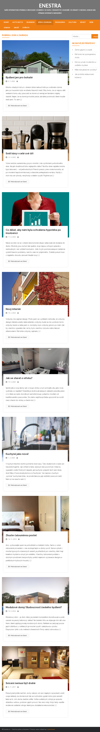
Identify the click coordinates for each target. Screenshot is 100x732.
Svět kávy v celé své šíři (19, 153)
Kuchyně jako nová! (17, 454)
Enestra (50, 6)
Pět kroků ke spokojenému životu (85, 55)
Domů (6, 22)
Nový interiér (13, 309)
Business (31, 22)
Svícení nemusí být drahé (20, 683)
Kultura (72, 22)
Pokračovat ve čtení (19, 106)
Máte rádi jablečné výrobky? (86, 70)
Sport (83, 22)
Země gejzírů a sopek (83, 50)
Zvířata (25, 27)
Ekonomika (60, 22)
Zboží (16, 27)
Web (91, 22)
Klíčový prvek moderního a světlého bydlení (85, 63)
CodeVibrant (51, 729)
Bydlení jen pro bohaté (19, 77)
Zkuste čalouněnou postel (21, 535)
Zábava (7, 27)
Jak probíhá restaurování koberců (84, 75)
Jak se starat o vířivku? (19, 378)
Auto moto (17, 22)
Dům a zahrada (44, 22)
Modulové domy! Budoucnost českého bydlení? (34, 607)
